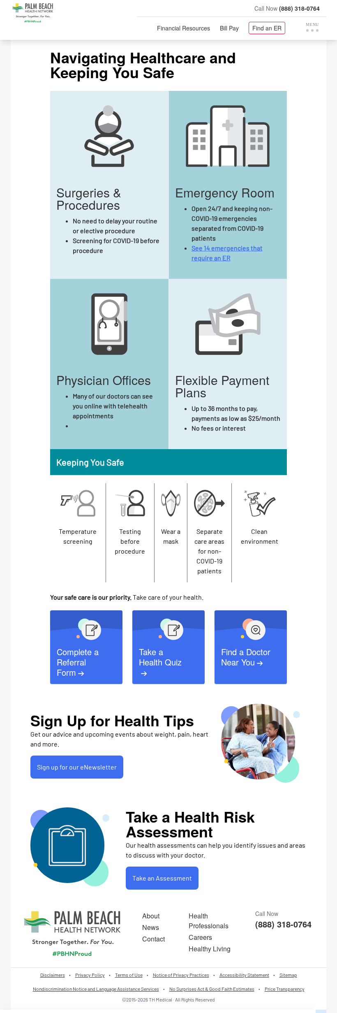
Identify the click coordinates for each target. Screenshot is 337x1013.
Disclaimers (52, 975)
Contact (153, 938)
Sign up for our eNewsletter (77, 767)
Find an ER (267, 28)
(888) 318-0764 (299, 8)
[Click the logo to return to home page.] (33, 13)
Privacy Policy (90, 975)
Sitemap (288, 975)
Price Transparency (285, 989)
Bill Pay (229, 28)
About (150, 915)
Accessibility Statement (244, 975)
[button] (312, 27)
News (150, 927)
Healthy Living (210, 948)
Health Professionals (209, 920)
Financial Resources (183, 28)
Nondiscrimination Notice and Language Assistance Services (96, 989)
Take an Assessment (162, 878)
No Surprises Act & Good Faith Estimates (211, 989)
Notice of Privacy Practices (181, 975)
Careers (200, 937)
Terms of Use (129, 975)
